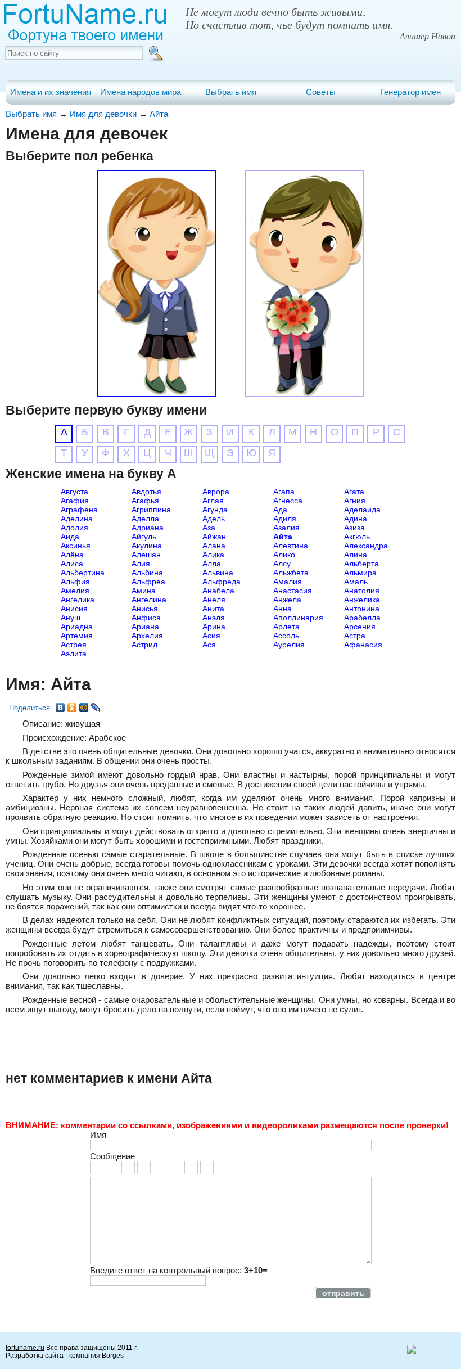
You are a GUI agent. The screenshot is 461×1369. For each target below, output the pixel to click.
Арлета (286, 626)
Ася (209, 644)
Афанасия (363, 644)
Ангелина (149, 599)
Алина (355, 554)
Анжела (287, 599)
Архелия (147, 635)
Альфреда (221, 581)
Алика (213, 554)
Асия (211, 635)
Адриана (148, 527)
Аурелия (289, 644)
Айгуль (144, 536)
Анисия (74, 608)
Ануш (70, 617)
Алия (141, 563)
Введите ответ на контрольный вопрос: (179, 1270)
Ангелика (77, 599)
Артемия (77, 635)
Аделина (77, 518)
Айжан (214, 536)
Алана (213, 545)
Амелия (75, 590)
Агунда (215, 509)
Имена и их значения (50, 92)
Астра (354, 635)
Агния (354, 500)
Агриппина (151, 509)
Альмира (360, 572)
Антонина (361, 608)
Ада (280, 509)
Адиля (284, 518)
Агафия (75, 500)
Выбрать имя (230, 92)
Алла (211, 563)
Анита (213, 608)
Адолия (74, 527)
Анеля (213, 599)
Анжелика (362, 599)
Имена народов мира (140, 92)
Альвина (217, 572)
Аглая (213, 500)
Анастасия (292, 590)
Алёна (72, 554)
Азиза (354, 527)
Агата (354, 491)
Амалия (287, 581)
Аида (70, 536)
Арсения (360, 626)
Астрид (144, 644)
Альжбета (291, 572)
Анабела (218, 590)
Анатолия (361, 590)
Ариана (145, 626)
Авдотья (146, 491)
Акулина (147, 545)
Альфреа (148, 581)
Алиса (72, 563)
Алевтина (290, 545)
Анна (282, 608)
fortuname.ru (25, 1348)
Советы (321, 92)
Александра (366, 545)
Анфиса (146, 617)
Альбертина (83, 572)
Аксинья (76, 545)
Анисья (145, 608)
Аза (208, 527)
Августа (74, 491)
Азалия (286, 527)
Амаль (356, 581)
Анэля (213, 617)
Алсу (282, 563)
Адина (355, 518)
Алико (284, 554)
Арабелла (362, 617)
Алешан (146, 554)
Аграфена (79, 509)
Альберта (361, 563)
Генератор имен (410, 92)
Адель (213, 518)
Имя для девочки (103, 114)
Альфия (75, 581)
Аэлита (74, 653)
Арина (213, 626)
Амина (144, 590)
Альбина (147, 572)
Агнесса (287, 500)
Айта (159, 114)
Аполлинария (298, 617)
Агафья (145, 500)
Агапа (284, 491)
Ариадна (77, 626)
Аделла (145, 518)
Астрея (74, 644)
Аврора (215, 491)
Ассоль (286, 635)
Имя (98, 1135)
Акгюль (357, 536)
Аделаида (362, 509)
